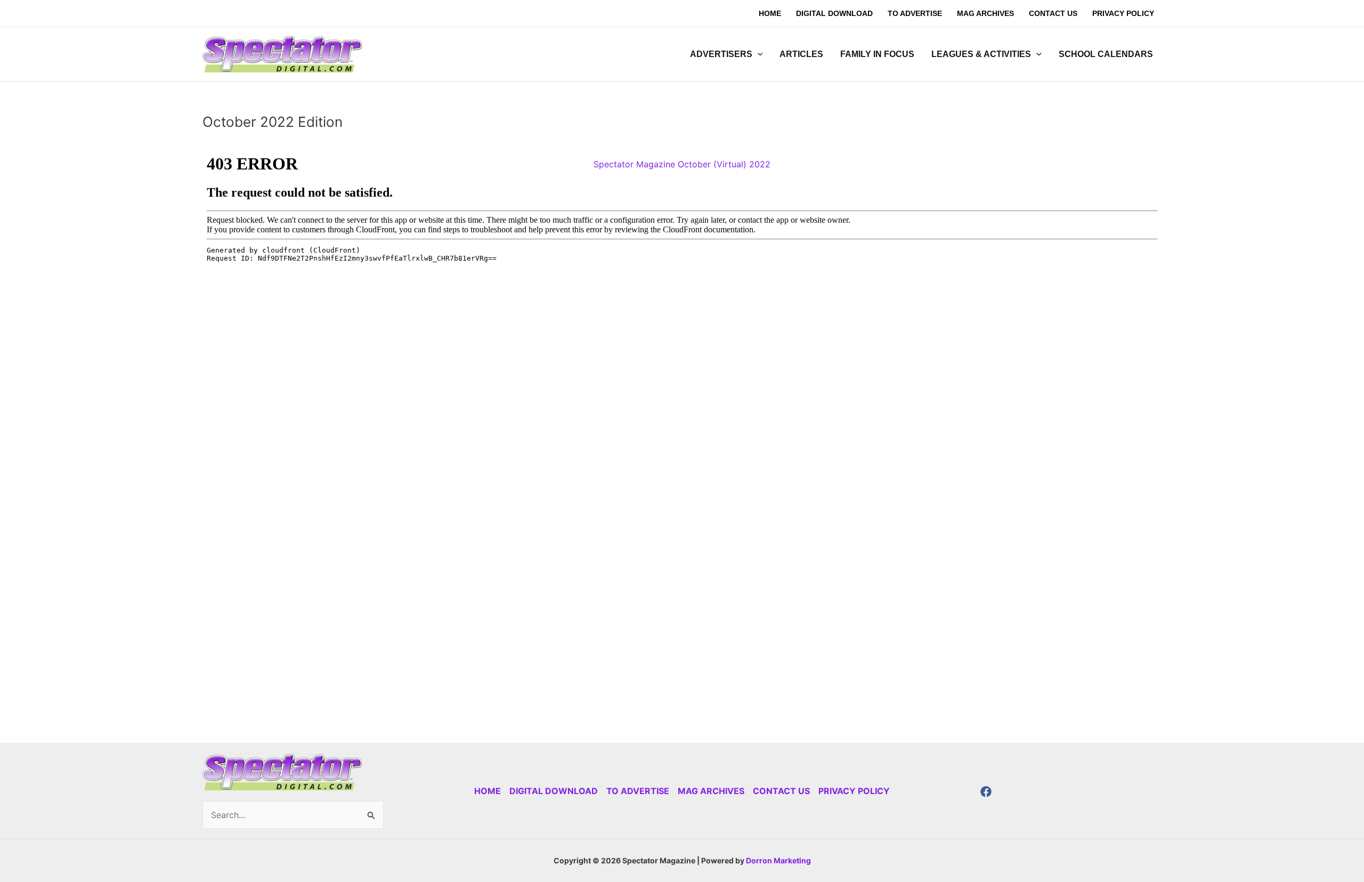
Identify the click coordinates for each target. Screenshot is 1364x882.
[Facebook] (986, 791)
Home (487, 791)
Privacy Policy (854, 791)
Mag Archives (711, 791)
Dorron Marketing (778, 860)
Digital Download (553, 791)
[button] (757, 54)
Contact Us (781, 791)
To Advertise (637, 791)
